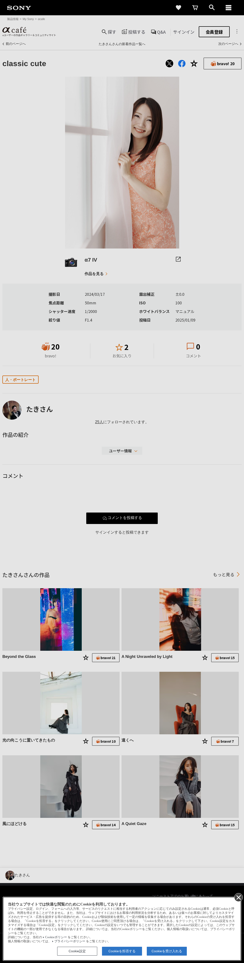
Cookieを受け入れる (167, 951)
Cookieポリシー (56, 937)
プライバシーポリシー (69, 941)
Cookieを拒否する (122, 951)
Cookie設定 (77, 951)
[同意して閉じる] (238, 897)
